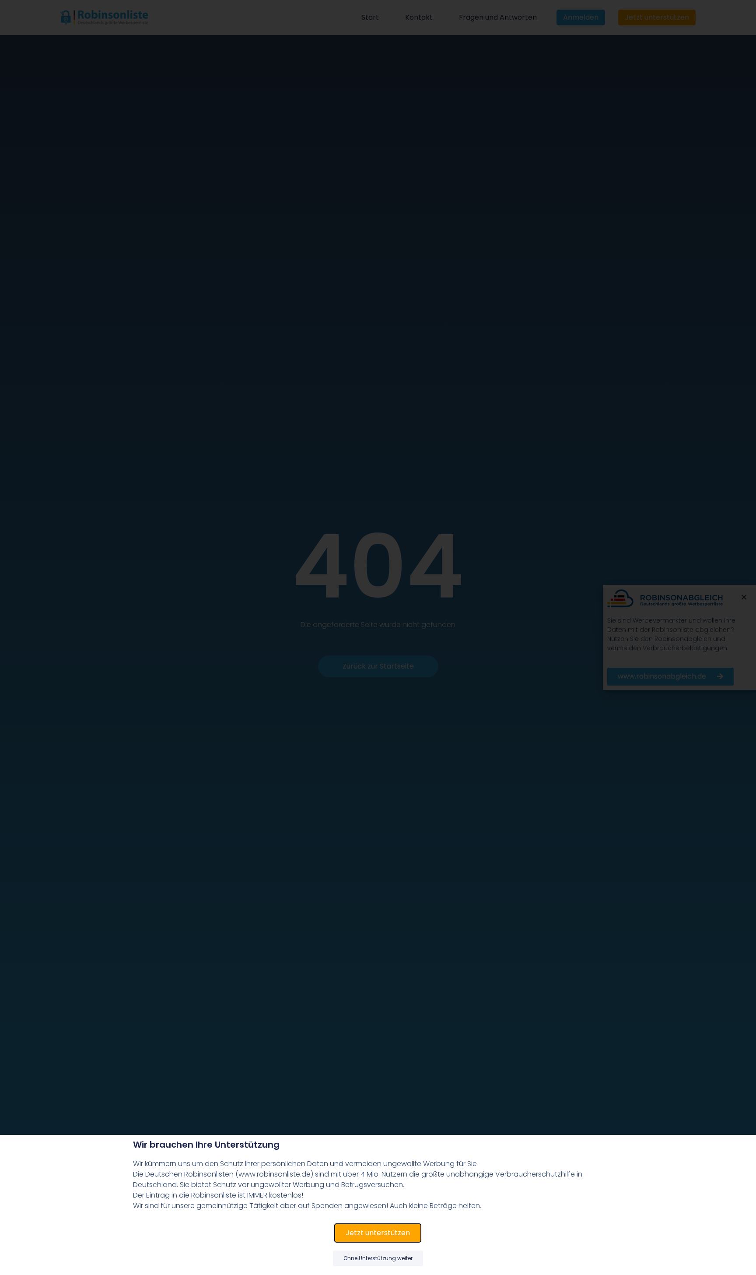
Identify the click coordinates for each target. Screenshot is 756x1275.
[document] (378, 637)
